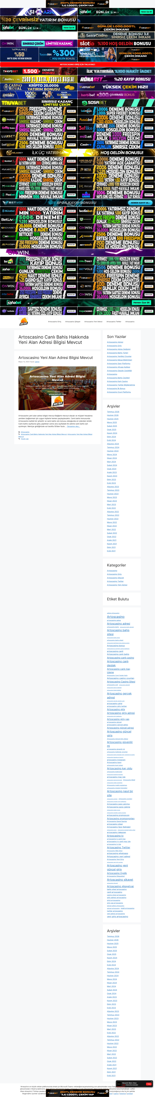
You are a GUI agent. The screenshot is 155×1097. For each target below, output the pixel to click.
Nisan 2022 (112, 526)
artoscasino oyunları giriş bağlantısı (116, 801)
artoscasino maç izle (116, 777)
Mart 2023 (111, 504)
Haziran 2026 (113, 415)
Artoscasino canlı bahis (118, 654)
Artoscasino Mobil (129, 780)
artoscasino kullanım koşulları (115, 774)
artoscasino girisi (114, 703)
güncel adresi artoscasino (115, 906)
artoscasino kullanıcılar (114, 772)
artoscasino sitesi (115, 824)
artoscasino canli (115, 651)
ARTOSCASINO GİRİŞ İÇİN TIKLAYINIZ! (77, 64)
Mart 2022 (111, 529)
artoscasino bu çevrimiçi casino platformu (118, 648)
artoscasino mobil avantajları (114, 782)
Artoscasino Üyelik (117, 873)
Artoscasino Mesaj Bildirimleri (119, 360)
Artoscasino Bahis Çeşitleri (118, 378)
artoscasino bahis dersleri (127, 627)
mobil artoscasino (127, 908)
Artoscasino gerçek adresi (119, 695)
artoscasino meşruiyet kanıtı (114, 780)
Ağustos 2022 (113, 512)
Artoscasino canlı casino (120, 657)
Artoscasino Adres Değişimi (118, 349)
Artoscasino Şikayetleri (116, 876)
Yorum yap (25, 439)
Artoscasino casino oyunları (120, 678)
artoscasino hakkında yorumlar (117, 752)
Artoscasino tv (115, 835)
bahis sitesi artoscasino (117, 889)
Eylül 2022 (111, 508)
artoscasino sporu (112, 830)
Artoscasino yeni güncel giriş (117, 867)
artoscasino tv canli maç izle (119, 841)
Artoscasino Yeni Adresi (93, 322)
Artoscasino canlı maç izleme (118, 671)
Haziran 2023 (113, 494)
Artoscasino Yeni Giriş (115, 859)
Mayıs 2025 (112, 422)
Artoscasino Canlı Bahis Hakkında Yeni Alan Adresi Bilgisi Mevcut (44, 434)
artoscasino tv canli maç (116, 839)
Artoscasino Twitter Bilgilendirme (121, 385)
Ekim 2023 (111, 479)
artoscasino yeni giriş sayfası (115, 862)
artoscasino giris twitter (117, 706)
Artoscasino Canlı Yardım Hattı (117, 675)
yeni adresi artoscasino (116, 914)
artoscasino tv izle (114, 844)
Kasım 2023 (112, 476)
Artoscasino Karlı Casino (117, 381)
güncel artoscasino (113, 908)
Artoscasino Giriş (54, 322)
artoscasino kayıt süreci (115, 765)
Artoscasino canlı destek (117, 663)
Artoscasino (129, 322)
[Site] (38, 111)
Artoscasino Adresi (115, 342)
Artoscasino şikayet (120, 879)
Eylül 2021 (111, 551)
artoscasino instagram (116, 760)
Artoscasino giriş (116, 709)
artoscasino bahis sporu (113, 637)
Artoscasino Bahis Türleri (117, 353)
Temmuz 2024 (113, 447)
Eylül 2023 (111, 483)
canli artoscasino (114, 892)
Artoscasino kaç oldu (119, 768)
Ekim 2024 (111, 437)
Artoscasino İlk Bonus (116, 388)
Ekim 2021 (111, 547)
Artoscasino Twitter (114, 322)
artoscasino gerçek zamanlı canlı (116, 701)
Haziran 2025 (112, 419)
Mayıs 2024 (112, 454)
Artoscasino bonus (116, 645)
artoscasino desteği (124, 685)
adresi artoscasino (113, 613)
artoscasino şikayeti (112, 883)
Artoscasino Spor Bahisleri (119, 827)
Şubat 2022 (112, 533)
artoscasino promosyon (118, 815)
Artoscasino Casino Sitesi (121, 681)
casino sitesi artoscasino (116, 895)
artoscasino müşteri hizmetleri (117, 788)
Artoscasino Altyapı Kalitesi (118, 367)
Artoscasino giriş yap (118, 719)
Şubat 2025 (112, 426)
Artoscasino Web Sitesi (114, 851)
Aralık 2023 (112, 472)
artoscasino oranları (112, 799)
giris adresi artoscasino (116, 897)
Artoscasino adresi (118, 623)
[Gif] (77, 153)
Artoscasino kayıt (114, 762)
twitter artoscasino (115, 911)
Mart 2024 (111, 462)
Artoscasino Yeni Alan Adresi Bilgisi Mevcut (55, 357)
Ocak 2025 (111, 430)
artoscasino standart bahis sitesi (126, 830)
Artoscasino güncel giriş (119, 733)
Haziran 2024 (113, 451)
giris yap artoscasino (115, 903)
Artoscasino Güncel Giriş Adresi (117, 739)
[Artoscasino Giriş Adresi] (23, 321)
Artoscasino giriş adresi (121, 712)
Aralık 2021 (111, 540)
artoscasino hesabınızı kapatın (115, 757)
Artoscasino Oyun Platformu (119, 392)
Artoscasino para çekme (118, 807)
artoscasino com (112, 685)
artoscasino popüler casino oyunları (116, 812)
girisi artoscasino (113, 900)
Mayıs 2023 (112, 497)
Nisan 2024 (112, 458)
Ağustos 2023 (113, 487)
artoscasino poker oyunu (113, 810)
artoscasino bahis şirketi (115, 640)
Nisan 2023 (112, 501)
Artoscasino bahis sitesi (118, 632)
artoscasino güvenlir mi (116, 749)
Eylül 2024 (111, 440)
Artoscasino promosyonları (121, 818)
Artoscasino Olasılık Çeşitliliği (119, 371)
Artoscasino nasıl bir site (120, 793)
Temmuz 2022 (113, 515)
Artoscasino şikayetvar (120, 886)
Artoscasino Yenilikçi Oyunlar (119, 356)
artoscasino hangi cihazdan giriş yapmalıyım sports (121, 754)
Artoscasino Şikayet (72, 322)
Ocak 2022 (111, 537)
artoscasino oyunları (125, 799)
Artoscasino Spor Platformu (118, 363)
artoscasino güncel (114, 722)
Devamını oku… (73, 426)
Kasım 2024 (112, 433)
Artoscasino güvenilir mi (120, 744)
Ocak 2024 (111, 469)
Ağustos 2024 (113, 444)
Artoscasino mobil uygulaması (117, 785)
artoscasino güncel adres (117, 725)
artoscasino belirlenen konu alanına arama (118, 643)
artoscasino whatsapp (117, 853)
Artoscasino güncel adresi (120, 727)
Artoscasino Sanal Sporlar (117, 821)
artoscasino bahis (113, 627)
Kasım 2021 (112, 544)
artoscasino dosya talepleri (114, 687)
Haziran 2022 (112, 519)
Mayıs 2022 (112, 522)
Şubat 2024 (112, 465)
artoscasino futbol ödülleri (114, 690)
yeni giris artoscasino (117, 916)
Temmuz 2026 (113, 412)
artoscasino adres (114, 620)
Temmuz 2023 (113, 490)
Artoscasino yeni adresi (118, 856)
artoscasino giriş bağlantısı (114, 716)
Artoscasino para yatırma (118, 804)
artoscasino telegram (116, 832)
